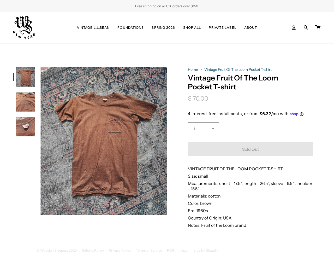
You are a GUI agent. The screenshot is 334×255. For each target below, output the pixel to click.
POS (170, 250)
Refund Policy (93, 250)
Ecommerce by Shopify (200, 250)
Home (193, 69)
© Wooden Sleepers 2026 (57, 250)
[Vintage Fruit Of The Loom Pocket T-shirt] (25, 77)
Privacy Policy (120, 250)
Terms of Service (149, 250)
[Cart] (318, 27)
